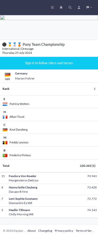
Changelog (45, 230)
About (31, 230)
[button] (89, 7)
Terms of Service (86, 230)
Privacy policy (64, 230)
